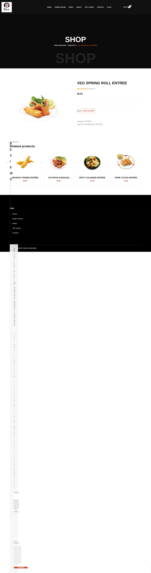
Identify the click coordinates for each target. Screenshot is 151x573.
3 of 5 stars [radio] (18, 525)
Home (49, 7)
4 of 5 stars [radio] (19, 530)
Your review (17, 542)
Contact (100, 7)
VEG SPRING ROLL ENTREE (92, 124)
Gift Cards (89, 7)
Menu (71, 7)
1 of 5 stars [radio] (15, 516)
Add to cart (88, 111)
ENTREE (88, 121)
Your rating (16, 510)
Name (16, 492)
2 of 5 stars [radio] (17, 521)
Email (16, 501)
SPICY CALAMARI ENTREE (92, 177)
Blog (109, 7)
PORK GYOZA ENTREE (126, 177)
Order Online (60, 7)
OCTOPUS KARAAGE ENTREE (58, 177)
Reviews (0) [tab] (14, 142)
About (79, 7)
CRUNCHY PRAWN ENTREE (25, 177)
